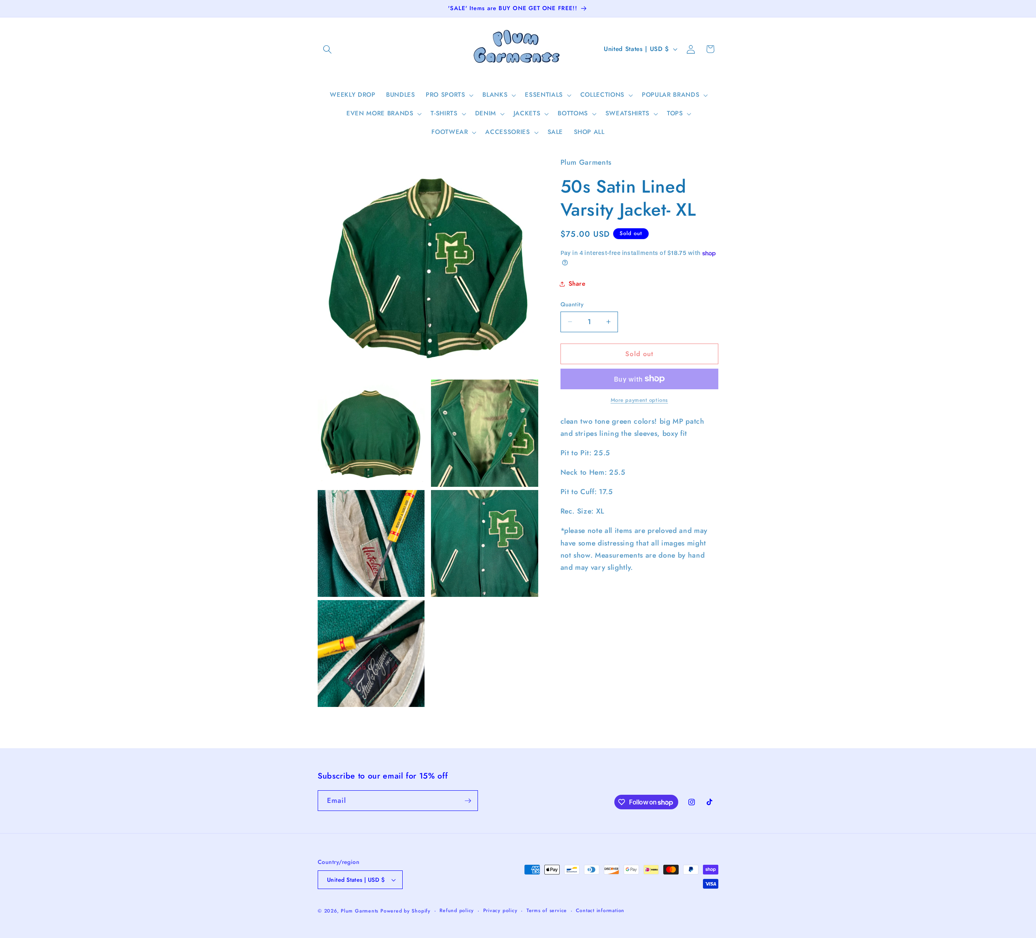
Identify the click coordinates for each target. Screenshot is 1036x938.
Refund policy (456, 910)
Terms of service (546, 910)
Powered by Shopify (405, 911)
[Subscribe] (468, 800)
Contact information (600, 910)
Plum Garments (359, 911)
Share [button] (577, 283)
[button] (327, 49)
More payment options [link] (639, 400)
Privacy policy (500, 910)
